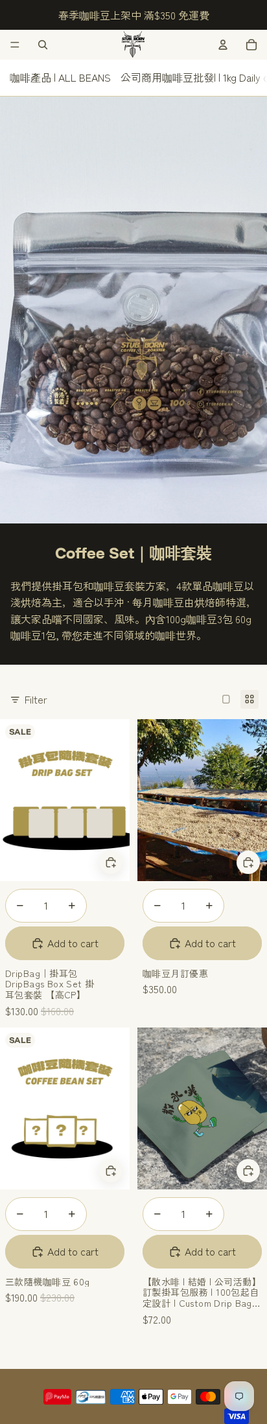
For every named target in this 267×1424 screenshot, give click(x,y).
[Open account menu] (223, 44)
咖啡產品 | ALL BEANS (60, 77)
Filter (36, 699)
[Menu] (15, 45)
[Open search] (43, 44)
